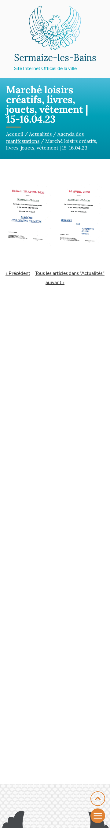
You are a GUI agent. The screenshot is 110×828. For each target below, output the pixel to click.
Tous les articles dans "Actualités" (70, 273)
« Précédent (18, 273)
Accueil (14, 134)
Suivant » (55, 282)
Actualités (40, 134)
